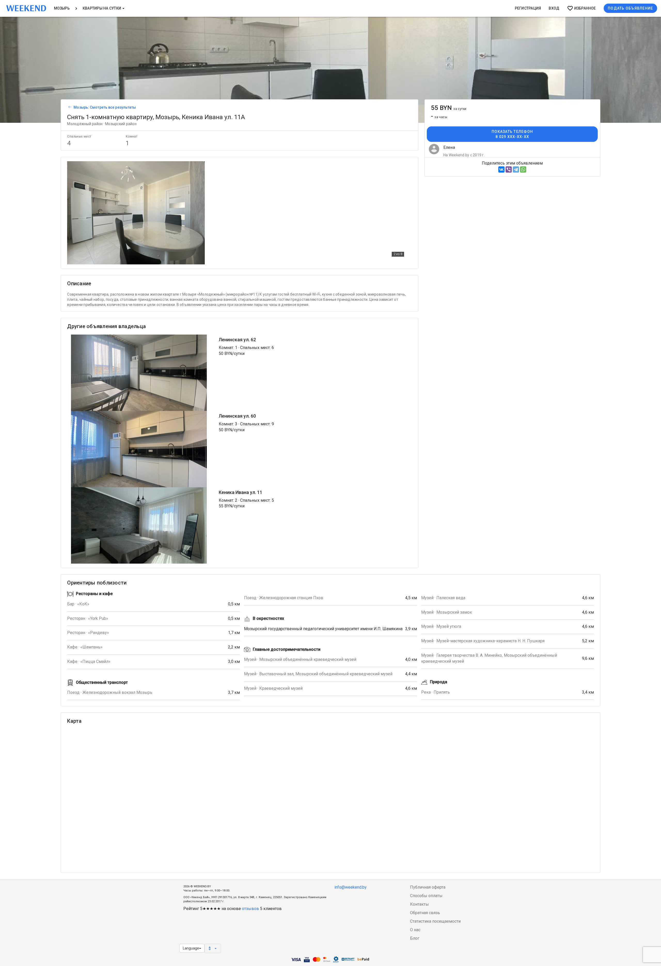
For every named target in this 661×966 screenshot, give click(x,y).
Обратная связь (425, 912)
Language (191, 948)
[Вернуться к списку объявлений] (69, 107)
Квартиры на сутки (102, 8)
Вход (554, 8)
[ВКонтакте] (501, 169)
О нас (415, 929)
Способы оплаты (426, 895)
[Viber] (509, 169)
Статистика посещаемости (435, 921)
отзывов (250, 908)
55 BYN (448, 107)
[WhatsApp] (523, 169)
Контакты (419, 904)
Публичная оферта (427, 887)
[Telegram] (516, 169)
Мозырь (62, 8)
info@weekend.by (350, 887)
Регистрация (528, 8)
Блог (414, 938)
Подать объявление (630, 8)
